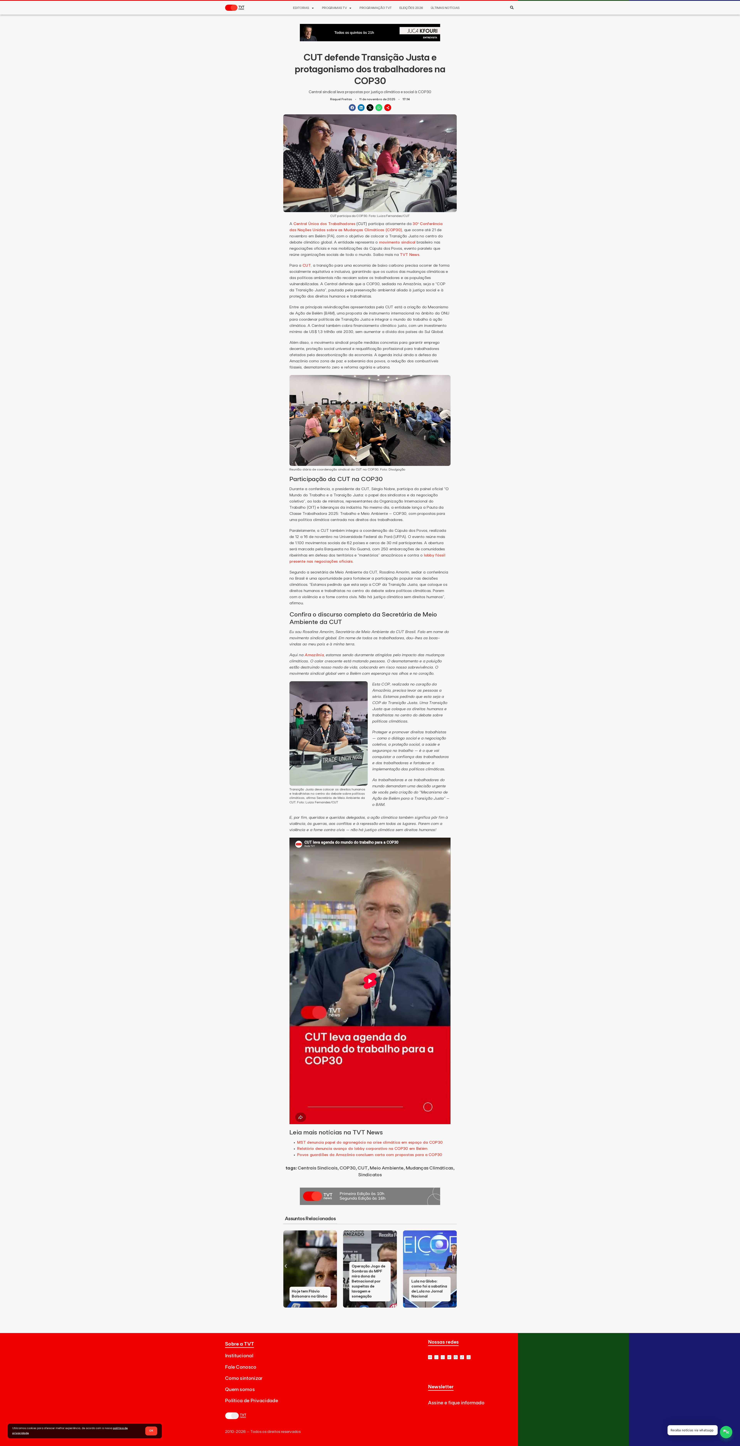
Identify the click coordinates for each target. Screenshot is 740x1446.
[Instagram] (443, 1357)
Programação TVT (376, 7)
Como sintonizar (244, 1378)
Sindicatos (370, 1175)
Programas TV (334, 7)
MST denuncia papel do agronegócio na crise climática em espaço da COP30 (370, 1142)
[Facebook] (456, 1357)
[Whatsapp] (436, 1357)
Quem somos (240, 1389)
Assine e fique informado (456, 1402)
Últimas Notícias (445, 7)
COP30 (348, 1168)
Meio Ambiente (387, 1168)
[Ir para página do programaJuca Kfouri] (370, 40)
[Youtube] (430, 1357)
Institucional (239, 1355)
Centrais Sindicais (317, 1168)
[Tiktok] (462, 1357)
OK (151, 1430)
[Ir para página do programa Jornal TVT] (370, 1204)
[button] (512, 7)
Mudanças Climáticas (429, 1168)
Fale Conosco (240, 1367)
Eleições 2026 (411, 7)
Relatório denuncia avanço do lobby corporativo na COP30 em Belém (362, 1149)
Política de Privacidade (251, 1400)
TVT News (409, 255)
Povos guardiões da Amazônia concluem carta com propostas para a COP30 (369, 1155)
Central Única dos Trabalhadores (324, 224)
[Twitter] (449, 1357)
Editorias (301, 7)
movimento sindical (397, 242)
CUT (307, 265)
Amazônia (314, 655)
